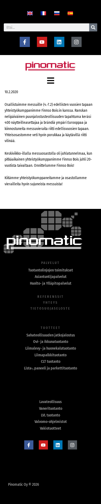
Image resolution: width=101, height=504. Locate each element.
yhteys (50, 302)
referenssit (50, 297)
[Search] (93, 27)
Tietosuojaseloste (50, 308)
